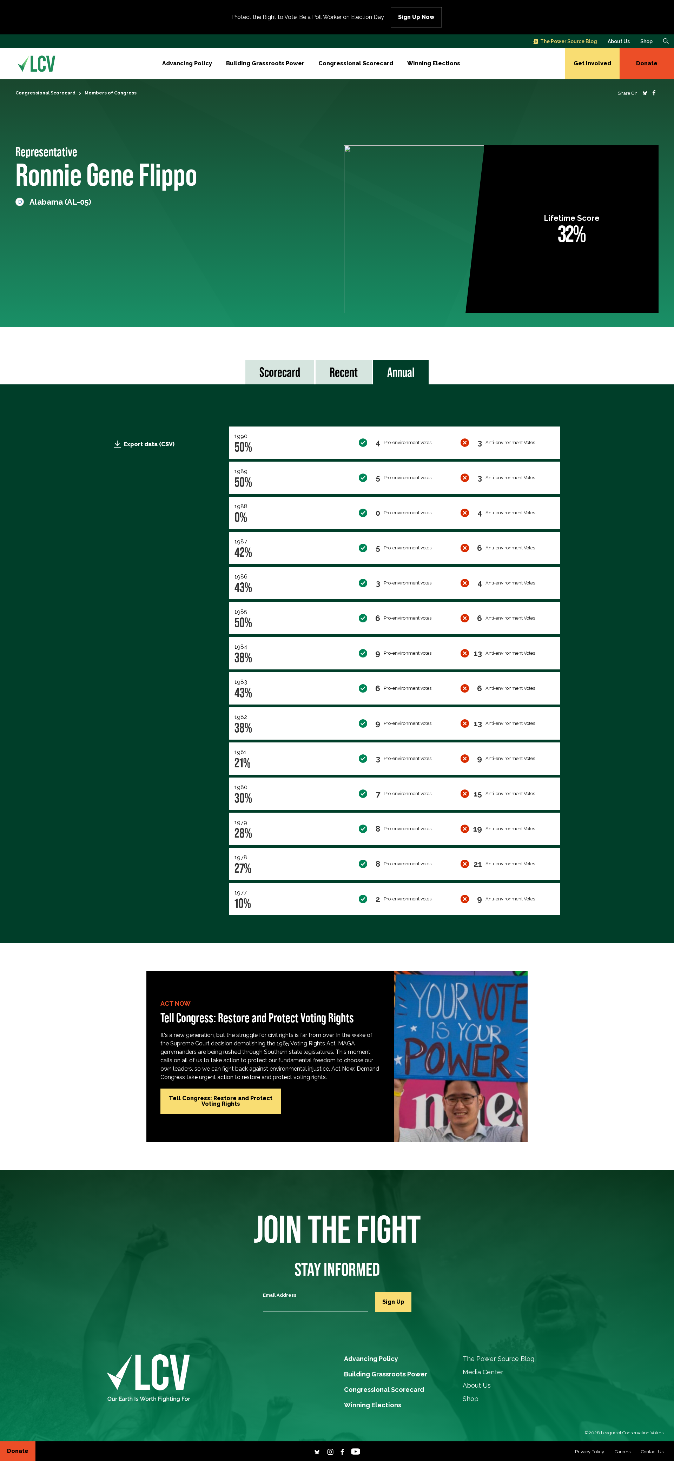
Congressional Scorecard (355, 63)
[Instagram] (330, 1451)
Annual (401, 372)
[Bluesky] (317, 1451)
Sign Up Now (416, 17)
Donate (647, 63)
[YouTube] (355, 1451)
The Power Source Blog (568, 41)
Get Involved (592, 63)
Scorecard (279, 372)
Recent (344, 372)
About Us (619, 41)
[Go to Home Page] (36, 63)
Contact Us (652, 1451)
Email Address (279, 1295)
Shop (646, 41)
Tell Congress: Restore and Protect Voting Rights (220, 1101)
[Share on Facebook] (654, 92)
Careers (622, 1451)
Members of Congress (111, 92)
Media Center (483, 1372)
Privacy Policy (589, 1451)
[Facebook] (342, 1451)
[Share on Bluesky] (645, 92)
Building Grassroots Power (265, 63)
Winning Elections (433, 63)
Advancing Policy (187, 63)
